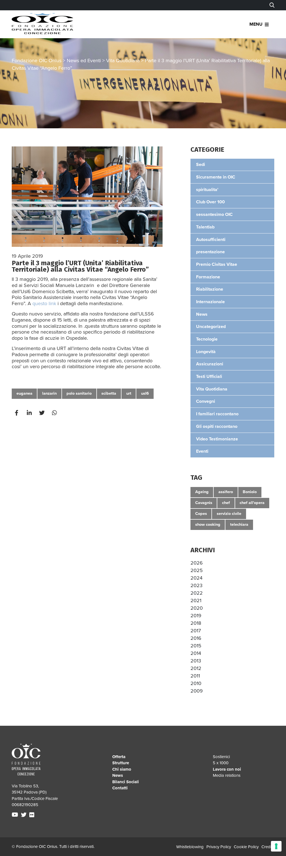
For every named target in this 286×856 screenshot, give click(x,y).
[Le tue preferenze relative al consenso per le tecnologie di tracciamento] (276, 846)
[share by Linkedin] (29, 413)
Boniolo (250, 492)
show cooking (207, 524)
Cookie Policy (246, 846)
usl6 (145, 393)
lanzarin (49, 393)
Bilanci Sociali (125, 781)
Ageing (202, 492)
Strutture (120, 762)
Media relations (226, 775)
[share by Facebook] (17, 413)
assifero (225, 492)
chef (226, 502)
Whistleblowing (190, 846)
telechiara (239, 524)
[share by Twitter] (42, 413)
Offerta (118, 756)
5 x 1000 (220, 762)
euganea (24, 393)
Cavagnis (203, 502)
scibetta (108, 393)
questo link (44, 303)
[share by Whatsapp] (55, 413)
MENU (256, 24)
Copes (201, 513)
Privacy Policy (218, 846)
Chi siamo (121, 769)
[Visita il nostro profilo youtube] (16, 815)
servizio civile (229, 513)
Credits (267, 846)
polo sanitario (79, 393)
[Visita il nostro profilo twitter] (24, 815)
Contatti (120, 787)
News (117, 775)
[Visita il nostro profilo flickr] (32, 815)
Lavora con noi (227, 769)
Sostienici (221, 756)
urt (128, 393)
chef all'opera (252, 502)
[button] (196, 563)
